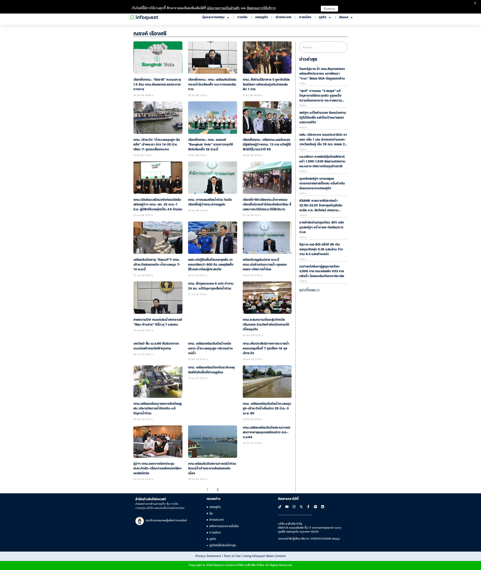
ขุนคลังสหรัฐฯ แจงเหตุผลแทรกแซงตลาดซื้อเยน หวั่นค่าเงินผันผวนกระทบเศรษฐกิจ (322, 183)
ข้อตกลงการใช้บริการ (261, 8)
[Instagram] (294, 506)
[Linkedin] (322, 506)
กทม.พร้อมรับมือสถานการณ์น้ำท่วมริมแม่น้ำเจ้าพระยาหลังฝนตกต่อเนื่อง (212, 468)
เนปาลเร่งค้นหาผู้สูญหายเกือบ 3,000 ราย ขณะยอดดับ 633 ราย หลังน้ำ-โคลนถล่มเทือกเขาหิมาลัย (321, 271)
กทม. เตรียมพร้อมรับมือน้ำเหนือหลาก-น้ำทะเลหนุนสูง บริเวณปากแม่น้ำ (210, 348)
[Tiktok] (279, 506)
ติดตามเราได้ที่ (288, 498)
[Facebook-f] (308, 506)
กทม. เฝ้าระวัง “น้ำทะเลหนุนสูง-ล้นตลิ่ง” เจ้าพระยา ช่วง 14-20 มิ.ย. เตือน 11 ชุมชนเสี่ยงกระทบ (156, 145)
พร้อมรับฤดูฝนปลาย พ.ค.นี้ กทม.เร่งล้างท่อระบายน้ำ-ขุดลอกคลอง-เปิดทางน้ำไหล (265, 264)
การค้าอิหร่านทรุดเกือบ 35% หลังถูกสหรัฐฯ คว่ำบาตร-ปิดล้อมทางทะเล (321, 227)
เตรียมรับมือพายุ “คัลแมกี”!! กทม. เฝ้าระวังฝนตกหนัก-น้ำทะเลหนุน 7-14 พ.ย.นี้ (156, 264)
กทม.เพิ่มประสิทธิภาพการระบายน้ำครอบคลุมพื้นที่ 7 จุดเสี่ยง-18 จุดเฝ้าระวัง (266, 348)
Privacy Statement (208, 555)
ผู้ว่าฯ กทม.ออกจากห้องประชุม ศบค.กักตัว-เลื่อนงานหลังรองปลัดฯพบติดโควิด (157, 468)
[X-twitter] (301, 506)
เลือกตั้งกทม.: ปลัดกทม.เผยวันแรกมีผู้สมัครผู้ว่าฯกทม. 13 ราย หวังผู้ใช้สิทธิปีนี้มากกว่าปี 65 (267, 145)
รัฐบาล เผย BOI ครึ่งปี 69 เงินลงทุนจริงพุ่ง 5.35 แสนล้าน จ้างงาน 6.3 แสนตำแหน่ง (321, 249)
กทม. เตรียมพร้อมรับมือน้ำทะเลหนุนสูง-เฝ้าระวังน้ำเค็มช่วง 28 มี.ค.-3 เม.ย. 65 (267, 408)
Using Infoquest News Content (265, 555)
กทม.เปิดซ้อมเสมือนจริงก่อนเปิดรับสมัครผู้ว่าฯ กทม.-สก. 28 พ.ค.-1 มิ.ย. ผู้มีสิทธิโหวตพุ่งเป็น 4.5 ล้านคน (157, 205)
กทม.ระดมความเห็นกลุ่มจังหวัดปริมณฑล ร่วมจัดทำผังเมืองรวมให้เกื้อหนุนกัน (266, 324)
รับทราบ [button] (329, 8)
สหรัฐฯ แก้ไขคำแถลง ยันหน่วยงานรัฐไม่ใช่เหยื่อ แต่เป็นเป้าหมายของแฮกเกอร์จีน (322, 117)
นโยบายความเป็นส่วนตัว (223, 8)
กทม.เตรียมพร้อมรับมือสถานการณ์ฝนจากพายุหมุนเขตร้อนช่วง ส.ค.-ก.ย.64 (266, 432)
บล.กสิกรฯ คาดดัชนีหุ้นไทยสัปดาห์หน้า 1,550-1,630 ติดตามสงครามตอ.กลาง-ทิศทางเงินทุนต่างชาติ (322, 161)
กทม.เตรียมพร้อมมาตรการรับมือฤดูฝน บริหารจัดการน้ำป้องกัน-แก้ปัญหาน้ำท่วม (157, 408)
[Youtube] (287, 506)
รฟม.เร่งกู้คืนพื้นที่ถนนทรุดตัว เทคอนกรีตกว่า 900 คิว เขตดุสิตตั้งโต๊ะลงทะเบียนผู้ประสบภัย (210, 264)
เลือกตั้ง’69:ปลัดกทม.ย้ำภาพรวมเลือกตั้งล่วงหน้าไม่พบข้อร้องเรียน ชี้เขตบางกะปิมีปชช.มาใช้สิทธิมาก (267, 205)
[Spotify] (315, 506)
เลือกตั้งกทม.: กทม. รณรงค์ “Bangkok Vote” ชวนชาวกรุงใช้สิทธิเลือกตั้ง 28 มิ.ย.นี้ (210, 145)
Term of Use (232, 555)
